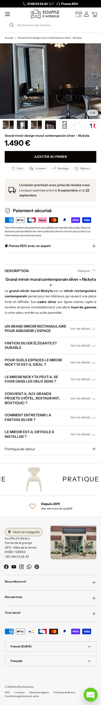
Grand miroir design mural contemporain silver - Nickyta (50, 38)
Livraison (19, 692)
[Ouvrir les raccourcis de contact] (91, 695)
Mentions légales (39, 692)
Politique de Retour (64, 692)
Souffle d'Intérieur (24, 686)
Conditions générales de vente (22, 696)
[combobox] (50, 25)
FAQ (7, 692)
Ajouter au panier (50, 157)
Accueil (9, 38)
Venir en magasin (26, 532)
